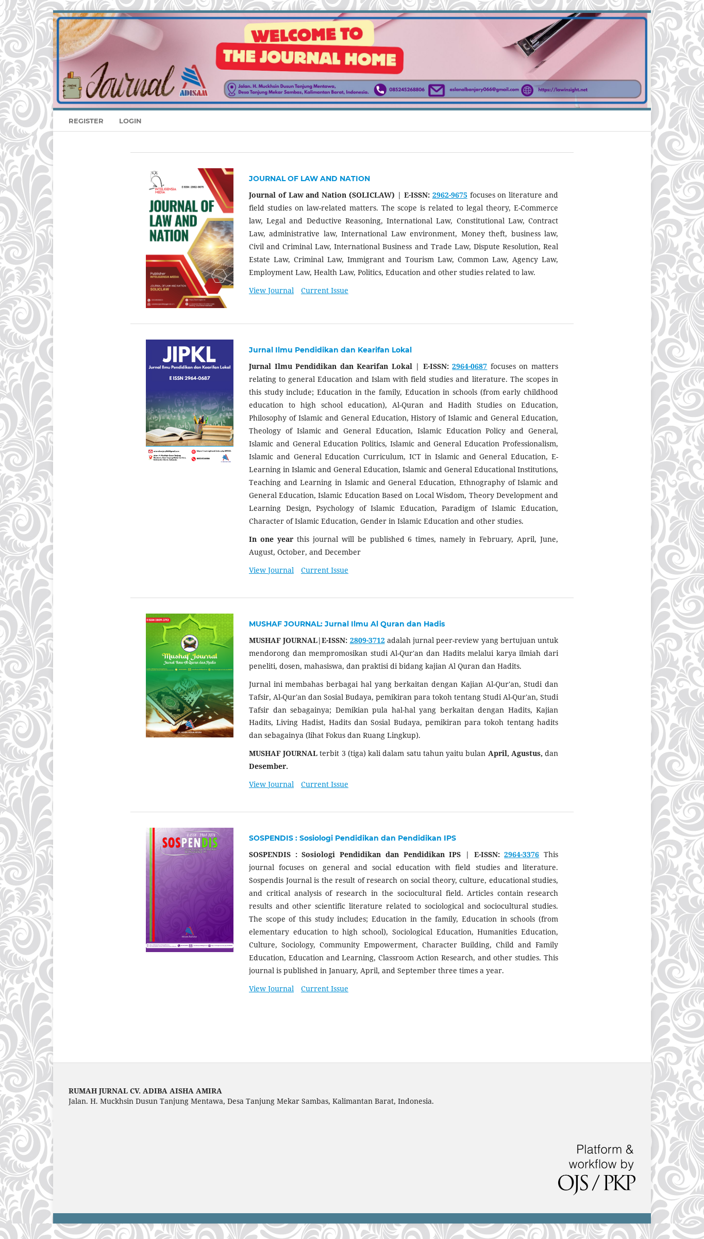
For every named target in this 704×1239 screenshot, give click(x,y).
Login (130, 121)
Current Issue (324, 290)
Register (86, 121)
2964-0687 (469, 366)
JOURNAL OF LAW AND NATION (309, 178)
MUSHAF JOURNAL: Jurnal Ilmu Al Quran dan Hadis (347, 624)
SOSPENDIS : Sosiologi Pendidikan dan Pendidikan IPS (352, 838)
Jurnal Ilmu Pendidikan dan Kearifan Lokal (330, 350)
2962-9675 (449, 195)
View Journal (271, 290)
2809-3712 (367, 640)
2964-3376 (521, 854)
